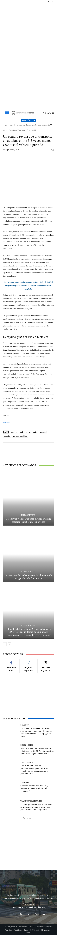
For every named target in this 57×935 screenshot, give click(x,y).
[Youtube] (53, 113)
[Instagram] (52, 1)
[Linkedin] (48, 113)
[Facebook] (49, 1)
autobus (14, 432)
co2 (21, 432)
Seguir (28, 661)
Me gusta (11, 661)
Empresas (24, 782)
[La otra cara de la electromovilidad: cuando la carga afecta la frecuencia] (28, 554)
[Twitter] (50, 113)
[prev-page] (5, 644)
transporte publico (20, 436)
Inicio (5, 130)
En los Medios (28, 515)
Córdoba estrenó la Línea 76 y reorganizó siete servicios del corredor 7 (34, 788)
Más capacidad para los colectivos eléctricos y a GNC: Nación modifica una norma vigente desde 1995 (37, 751)
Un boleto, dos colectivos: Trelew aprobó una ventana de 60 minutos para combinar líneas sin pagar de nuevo (28, 126)
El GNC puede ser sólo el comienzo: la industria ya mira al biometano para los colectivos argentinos (37, 807)
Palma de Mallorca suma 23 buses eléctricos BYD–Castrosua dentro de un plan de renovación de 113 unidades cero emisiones (28, 632)
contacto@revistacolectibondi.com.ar (29, 907)
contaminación (31, 432)
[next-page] (9, 644)
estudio (7, 436)
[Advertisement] (28, 74)
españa (42, 432)
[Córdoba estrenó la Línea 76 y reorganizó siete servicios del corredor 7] (10, 786)
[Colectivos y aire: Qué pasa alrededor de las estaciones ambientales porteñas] (28, 498)
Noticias (12, 130)
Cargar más (27, 818)
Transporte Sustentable (27, 130)
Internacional (28, 572)
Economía (24, 725)
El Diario (6, 422)
